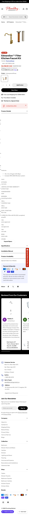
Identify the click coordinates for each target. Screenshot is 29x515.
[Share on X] (13, 287)
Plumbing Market (10, 508)
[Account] (23, 9)
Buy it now (15, 90)
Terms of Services (22, 412)
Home (3, 22)
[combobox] (14, 17)
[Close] (25, 105)
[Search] (25, 17)
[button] (27, 257)
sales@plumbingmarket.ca (12, 382)
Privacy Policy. (7, 414)
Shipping (3, 68)
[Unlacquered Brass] (4, 78)
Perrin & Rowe (10, 61)
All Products (10, 22)
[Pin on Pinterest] (18, 287)
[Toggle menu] (2, 9)
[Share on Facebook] (8, 287)
